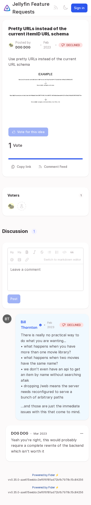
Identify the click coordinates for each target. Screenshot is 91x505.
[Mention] (12, 259)
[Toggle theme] (65, 8)
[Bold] (27, 252)
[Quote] (72, 252)
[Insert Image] (19, 259)
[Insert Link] (27, 259)
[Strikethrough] (42, 252)
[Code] (64, 252)
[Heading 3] (19, 252)
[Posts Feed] (56, 8)
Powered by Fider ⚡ (45, 475)
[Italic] (34, 252)
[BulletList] (49, 252)
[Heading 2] (12, 252)
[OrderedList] (57, 252)
